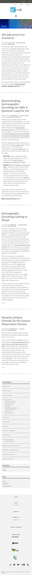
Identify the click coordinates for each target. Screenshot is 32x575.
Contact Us (16, 517)
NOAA (14, 160)
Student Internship (7, 459)
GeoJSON (9, 358)
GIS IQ (4, 470)
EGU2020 (4, 417)
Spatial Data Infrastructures (9, 450)
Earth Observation (9, 401)
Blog (21, 4)
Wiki (29, 1)
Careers (16, 511)
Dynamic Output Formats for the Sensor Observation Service (16, 321)
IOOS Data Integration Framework (13, 161)
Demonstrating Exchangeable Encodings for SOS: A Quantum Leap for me (15, 106)
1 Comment (21, 329)
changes (26, 177)
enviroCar (4, 422)
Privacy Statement (16, 527)
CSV (8, 156)
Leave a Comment (20, 42)
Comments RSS (6, 486)
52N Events (16, 505)
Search (28, 4)
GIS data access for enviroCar (13, 36)
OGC (19, 264)
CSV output (21, 162)
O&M (25, 274)
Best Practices (6, 390)
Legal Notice (16, 519)
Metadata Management (11, 408)
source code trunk (19, 149)
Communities (5, 399)
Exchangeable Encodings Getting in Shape (14, 217)
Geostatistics (8, 404)
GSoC (13, 117)
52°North (9, 117)
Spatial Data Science (7, 454)
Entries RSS (5, 484)
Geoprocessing (9, 403)
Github (23, 1)
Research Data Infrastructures (10, 445)
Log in (4, 481)
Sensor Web (18, 117)
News (15, 4)
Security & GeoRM (9, 409)
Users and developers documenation (18, 136)
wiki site (9, 300)
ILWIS (6, 406)
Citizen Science (11, 44)
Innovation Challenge (8, 430)
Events (16, 502)
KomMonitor (5, 435)
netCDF (9, 270)
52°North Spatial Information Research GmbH (16, 9)
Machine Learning (7, 439)
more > (22, 86)
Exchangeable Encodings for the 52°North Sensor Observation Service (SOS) (15, 344)
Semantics (7, 411)
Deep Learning (8, 441)
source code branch (17, 145)
